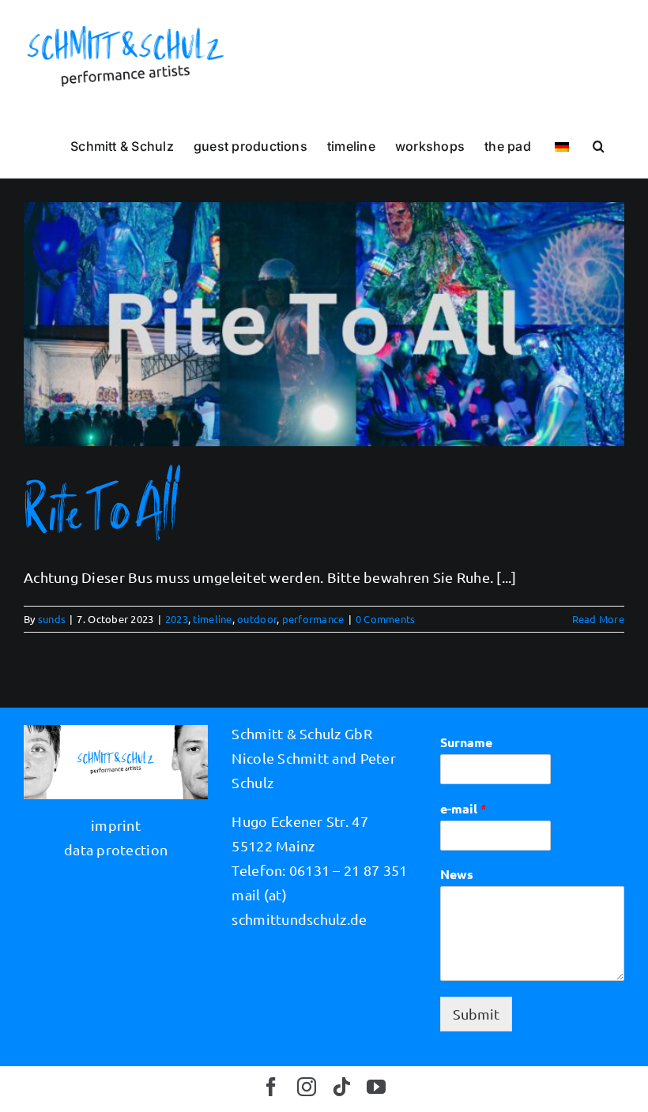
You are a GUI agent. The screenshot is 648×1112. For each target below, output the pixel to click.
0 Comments (386, 619)
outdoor (257, 619)
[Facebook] (271, 1086)
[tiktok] (341, 1086)
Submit (476, 1013)
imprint (116, 825)
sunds (52, 619)
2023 (176, 619)
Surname (466, 742)
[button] (599, 145)
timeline (212, 619)
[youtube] (376, 1086)
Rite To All (101, 508)
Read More (598, 619)
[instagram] (306, 1086)
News (456, 874)
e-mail (463, 808)
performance (313, 619)
